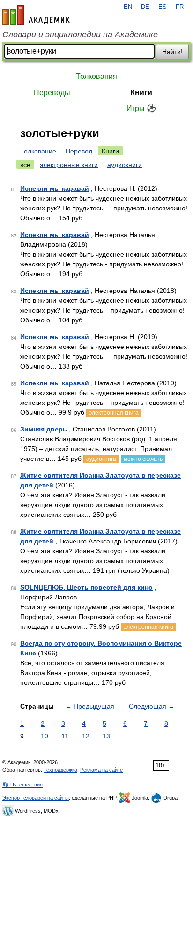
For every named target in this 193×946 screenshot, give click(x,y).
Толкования (96, 76)
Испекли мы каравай (54, 188)
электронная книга (114, 413)
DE (145, 7)
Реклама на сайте (101, 769)
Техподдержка (60, 769)
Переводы (52, 93)
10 (44, 736)
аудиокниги (124, 164)
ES (162, 7)
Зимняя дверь (43, 429)
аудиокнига (101, 459)
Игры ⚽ (141, 108)
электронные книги (69, 164)
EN (128, 7)
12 (85, 736)
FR (180, 7)
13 (106, 736)
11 (64, 736)
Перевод (79, 151)
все (25, 164)
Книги (141, 93)
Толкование (38, 151)
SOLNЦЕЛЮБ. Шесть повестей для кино (86, 587)
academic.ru (36, 15)
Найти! (172, 52)
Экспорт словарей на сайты (35, 797)
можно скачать (143, 459)
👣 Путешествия (22, 784)
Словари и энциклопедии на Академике (80, 34)
